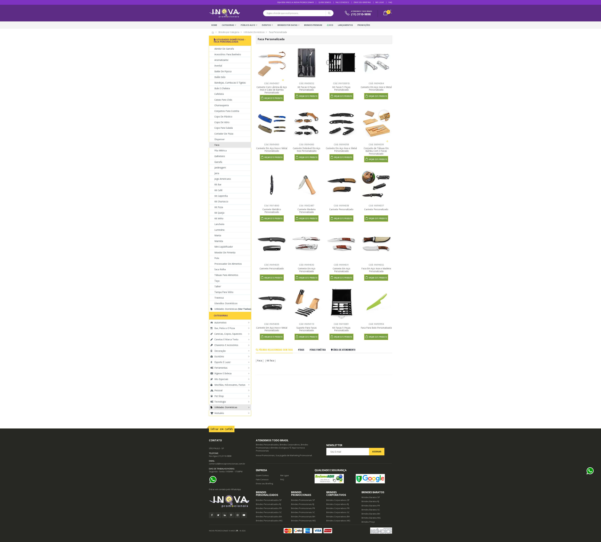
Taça (216, 280)
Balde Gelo (220, 77)
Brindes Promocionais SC (303, 512)
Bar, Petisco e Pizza (224, 328)
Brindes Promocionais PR (303, 508)
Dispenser (219, 139)
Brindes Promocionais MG (303, 520)
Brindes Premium (313, 25)
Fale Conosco (342, 2)
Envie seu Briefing (362, 2)
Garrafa (218, 161)
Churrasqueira (221, 105)
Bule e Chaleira (222, 88)
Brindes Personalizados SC (269, 512)
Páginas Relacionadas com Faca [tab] (275, 349)
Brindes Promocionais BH (303, 516)
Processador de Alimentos (228, 263)
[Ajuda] (213, 480)
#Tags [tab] (301, 349)
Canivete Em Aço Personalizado (306, 270)
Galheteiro (219, 156)
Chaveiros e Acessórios (226, 345)
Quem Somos (324, 2)
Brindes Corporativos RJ (337, 504)
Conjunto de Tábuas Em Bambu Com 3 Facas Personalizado (376, 151)
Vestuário (219, 413)
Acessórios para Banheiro (227, 54)
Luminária (219, 229)
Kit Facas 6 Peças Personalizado (307, 88)
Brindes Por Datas (287, 25)
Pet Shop (219, 396)
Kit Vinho (218, 218)
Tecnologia (220, 401)
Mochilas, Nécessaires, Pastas (229, 384)
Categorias (228, 25)
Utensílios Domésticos (225, 303)
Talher (217, 286)
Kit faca (270, 360)
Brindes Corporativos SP (337, 500)
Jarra (216, 173)
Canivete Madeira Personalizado (307, 211)
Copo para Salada (223, 127)
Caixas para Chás (223, 99)
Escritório (219, 356)
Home (214, 25)
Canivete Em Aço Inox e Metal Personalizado (376, 88)
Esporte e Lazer (222, 362)
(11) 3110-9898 (224, 456)
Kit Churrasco (221, 201)
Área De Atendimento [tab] (344, 349)
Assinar (376, 451)
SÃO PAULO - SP (216, 448)
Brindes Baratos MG (371, 517)
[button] (387, 13)
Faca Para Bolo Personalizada (376, 327)
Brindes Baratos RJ (370, 501)
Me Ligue (379, 2)
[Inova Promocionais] (230, 501)
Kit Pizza (218, 207)
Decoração (220, 350)
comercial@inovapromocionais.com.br (227, 463)
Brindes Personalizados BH (269, 516)
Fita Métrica (220, 150)
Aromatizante (221, 59)
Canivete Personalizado (341, 209)
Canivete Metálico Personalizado (271, 211)
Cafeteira (219, 93)
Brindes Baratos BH (371, 513)
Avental (218, 65)
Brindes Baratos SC (371, 509)
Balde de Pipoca (222, 71)
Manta (217, 235)
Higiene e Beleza (222, 373)
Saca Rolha (220, 269)
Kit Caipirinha (221, 195)
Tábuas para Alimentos (226, 275)
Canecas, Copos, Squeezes (228, 333)
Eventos (266, 25)
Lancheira (219, 224)
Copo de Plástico (223, 116)
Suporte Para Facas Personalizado (306, 329)
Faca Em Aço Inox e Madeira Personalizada (376, 270)
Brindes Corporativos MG (338, 520)
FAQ (390, 2)
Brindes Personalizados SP (269, 500)
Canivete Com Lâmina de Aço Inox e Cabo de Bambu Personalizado (272, 90)
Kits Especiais (221, 379)
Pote (216, 258)
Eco (331, 25)
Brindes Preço (368, 521)
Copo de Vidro (221, 122)
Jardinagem (220, 167)
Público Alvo (248, 25)
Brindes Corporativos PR (337, 508)
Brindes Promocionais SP (303, 500)
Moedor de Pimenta (224, 252)
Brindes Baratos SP (371, 497)
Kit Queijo (219, 212)
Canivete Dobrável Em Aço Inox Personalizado (306, 149)
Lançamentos (345, 25)
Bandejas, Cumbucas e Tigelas (230, 82)
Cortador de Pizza (223, 133)
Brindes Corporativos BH (338, 516)
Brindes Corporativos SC (337, 512)
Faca (259, 360)
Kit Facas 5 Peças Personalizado (341, 88)
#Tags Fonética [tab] (318, 349)
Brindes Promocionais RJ (302, 504)
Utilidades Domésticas (232, 308)
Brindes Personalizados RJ (268, 504)
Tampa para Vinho (223, 292)
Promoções (363, 25)
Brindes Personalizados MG (269, 520)
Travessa (219, 297)
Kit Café (218, 190)
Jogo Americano (222, 178)
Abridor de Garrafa (224, 48)
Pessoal (218, 390)
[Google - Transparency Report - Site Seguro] (374, 478)
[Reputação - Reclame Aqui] (333, 478)
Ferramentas (221, 367)
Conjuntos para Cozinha (226, 110)
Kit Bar (217, 184)
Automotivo (220, 322)
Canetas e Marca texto (226, 339)
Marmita (218, 241)
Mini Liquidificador (223, 246)
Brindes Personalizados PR (269, 508)
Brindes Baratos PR (371, 505)
